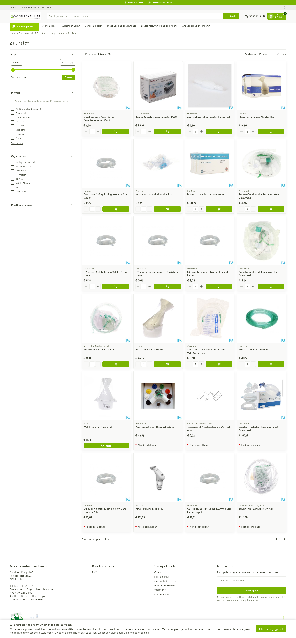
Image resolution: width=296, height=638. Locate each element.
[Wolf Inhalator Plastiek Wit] (106, 395)
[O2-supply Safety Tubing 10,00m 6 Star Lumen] (106, 163)
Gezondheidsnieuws (30, 7)
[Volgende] (284, 539)
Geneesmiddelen (93, 25)
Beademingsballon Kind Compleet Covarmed (258, 428)
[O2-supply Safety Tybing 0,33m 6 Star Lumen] (158, 240)
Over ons (159, 572)
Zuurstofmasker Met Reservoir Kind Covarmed (259, 273)
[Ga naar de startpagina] (25, 16)
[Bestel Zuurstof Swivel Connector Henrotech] (219, 131)
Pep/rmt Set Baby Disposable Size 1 (155, 427)
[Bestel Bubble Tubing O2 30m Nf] (271, 364)
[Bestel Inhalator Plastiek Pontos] (167, 364)
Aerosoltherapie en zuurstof (55, 33)
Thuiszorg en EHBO (70, 25)
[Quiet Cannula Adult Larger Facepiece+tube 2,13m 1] (106, 85)
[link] (272, 539)
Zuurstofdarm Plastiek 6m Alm (256, 508)
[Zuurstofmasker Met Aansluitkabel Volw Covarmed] (209, 318)
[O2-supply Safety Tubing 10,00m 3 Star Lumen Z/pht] (209, 477)
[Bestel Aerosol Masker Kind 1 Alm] (115, 364)
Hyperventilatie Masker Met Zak (153, 194)
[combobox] (135, 16)
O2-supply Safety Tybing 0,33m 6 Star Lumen (156, 273)
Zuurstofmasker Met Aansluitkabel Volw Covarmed (207, 351)
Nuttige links (161, 576)
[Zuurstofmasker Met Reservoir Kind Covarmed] (261, 240)
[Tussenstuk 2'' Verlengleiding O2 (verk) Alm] (209, 395)
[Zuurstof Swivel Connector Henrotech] (209, 85)
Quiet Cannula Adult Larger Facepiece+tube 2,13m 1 (99, 118)
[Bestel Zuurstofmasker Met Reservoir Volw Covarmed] (271, 209)
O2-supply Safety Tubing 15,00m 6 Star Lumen (106, 273)
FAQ (94, 572)
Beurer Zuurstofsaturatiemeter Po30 (156, 117)
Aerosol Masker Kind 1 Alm (99, 349)
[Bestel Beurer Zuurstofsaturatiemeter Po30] (167, 131)
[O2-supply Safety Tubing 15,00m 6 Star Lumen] (106, 240)
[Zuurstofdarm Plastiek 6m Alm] (261, 477)
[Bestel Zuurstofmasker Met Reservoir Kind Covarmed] (271, 286)
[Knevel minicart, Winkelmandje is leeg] (271, 16)
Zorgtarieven (161, 594)
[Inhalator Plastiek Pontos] (158, 318)
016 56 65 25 (27, 586)
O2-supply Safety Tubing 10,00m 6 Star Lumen (106, 196)
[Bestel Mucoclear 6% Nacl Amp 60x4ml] (219, 209)
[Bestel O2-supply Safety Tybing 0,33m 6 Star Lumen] (167, 286)
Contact (13, 7)
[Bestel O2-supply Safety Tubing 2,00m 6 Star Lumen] (219, 286)
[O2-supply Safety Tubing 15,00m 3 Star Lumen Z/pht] (106, 477)
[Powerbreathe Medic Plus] (158, 477)
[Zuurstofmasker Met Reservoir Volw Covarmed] (261, 163)
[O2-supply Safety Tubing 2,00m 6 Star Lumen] (209, 240)
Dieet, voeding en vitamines (121, 25)
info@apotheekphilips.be (39, 589)
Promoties (50, 25)
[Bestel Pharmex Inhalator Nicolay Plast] (271, 131)
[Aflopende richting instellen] (284, 54)
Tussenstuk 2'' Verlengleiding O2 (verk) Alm (209, 428)
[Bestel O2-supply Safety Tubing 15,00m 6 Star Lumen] (115, 286)
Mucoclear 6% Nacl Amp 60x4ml (205, 194)
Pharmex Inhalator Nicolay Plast (257, 117)
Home (13, 33)
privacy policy (251, 600)
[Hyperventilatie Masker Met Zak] (158, 163)
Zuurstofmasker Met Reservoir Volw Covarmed (259, 196)
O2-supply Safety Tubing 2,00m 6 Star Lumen (208, 273)
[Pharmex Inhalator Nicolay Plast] (261, 85)
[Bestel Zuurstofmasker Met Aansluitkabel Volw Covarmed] (219, 364)
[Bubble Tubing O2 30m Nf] (261, 318)
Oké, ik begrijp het (271, 629)
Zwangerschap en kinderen (196, 25)
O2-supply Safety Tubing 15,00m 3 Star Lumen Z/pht (105, 510)
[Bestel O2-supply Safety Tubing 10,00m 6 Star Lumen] (115, 209)
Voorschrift (47, 7)
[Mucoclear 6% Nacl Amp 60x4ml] (209, 163)
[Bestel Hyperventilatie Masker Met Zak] (167, 209)
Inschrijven (251, 590)
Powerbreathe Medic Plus (149, 508)
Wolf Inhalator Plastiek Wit (98, 427)
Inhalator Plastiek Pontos (149, 349)
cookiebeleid (142, 632)
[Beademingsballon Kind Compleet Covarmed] (261, 395)
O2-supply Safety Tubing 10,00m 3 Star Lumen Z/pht (209, 510)
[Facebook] (284, 617)
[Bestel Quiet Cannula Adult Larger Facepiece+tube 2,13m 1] (115, 131)
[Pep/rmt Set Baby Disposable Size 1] (158, 395)
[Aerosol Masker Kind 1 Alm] (106, 318)
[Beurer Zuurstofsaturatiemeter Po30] (158, 85)
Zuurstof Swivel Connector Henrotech (209, 117)
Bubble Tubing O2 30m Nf (253, 349)
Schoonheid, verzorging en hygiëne (159, 25)
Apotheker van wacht (166, 585)
